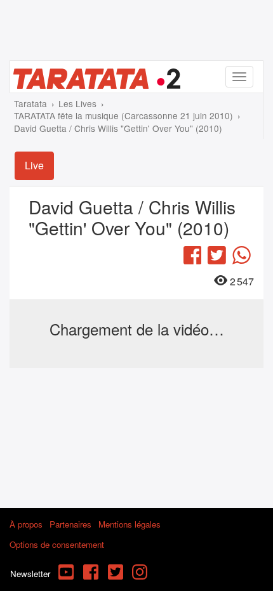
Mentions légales (129, 524)
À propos (26, 524)
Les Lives (77, 103)
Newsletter (30, 574)
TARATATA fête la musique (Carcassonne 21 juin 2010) (123, 115)
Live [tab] (34, 165)
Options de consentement (57, 544)
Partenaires (70, 524)
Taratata (30, 103)
